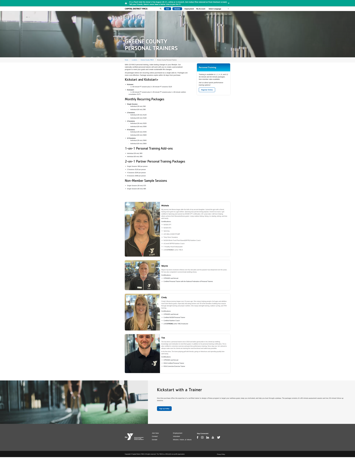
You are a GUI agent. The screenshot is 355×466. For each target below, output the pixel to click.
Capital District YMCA (136, 8)
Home (126, 60)
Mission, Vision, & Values (182, 440)
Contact (155, 436)
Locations (134, 60)
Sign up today (164, 409)
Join (167, 9)
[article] (177, 3)
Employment (189, 9)
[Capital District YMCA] (134, 436)
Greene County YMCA (147, 60)
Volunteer (176, 436)
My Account (200, 9)
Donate (177, 9)
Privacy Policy (221, 454)
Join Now (155, 433)
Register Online (207, 90)
